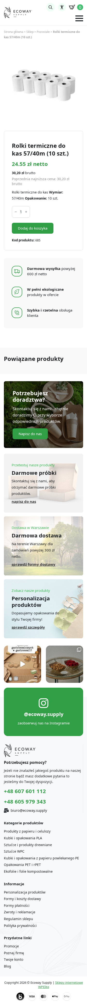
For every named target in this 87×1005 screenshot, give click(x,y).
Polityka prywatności (20, 925)
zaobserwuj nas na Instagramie (44, 723)
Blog (7, 966)
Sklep (30, 32)
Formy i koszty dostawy (22, 898)
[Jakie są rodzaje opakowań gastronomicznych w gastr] (22, 664)
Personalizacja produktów (24, 892)
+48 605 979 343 (25, 801)
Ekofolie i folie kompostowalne (28, 871)
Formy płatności (16, 905)
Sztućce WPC (14, 851)
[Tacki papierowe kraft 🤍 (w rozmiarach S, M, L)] (64, 664)
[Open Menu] (79, 18)
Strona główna (13, 32)
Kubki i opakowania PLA (23, 838)
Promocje (11, 946)
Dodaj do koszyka (32, 228)
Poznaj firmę (14, 953)
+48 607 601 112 (25, 791)
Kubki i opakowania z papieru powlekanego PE (41, 858)
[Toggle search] (50, 7)
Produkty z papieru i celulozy (27, 831)
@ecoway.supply (43, 714)
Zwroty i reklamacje (19, 912)
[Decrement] (15, 211)
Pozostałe (43, 32)
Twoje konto (13, 959)
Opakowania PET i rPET (22, 864)
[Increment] (26, 211)
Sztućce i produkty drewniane (28, 844)
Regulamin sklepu (18, 918)
